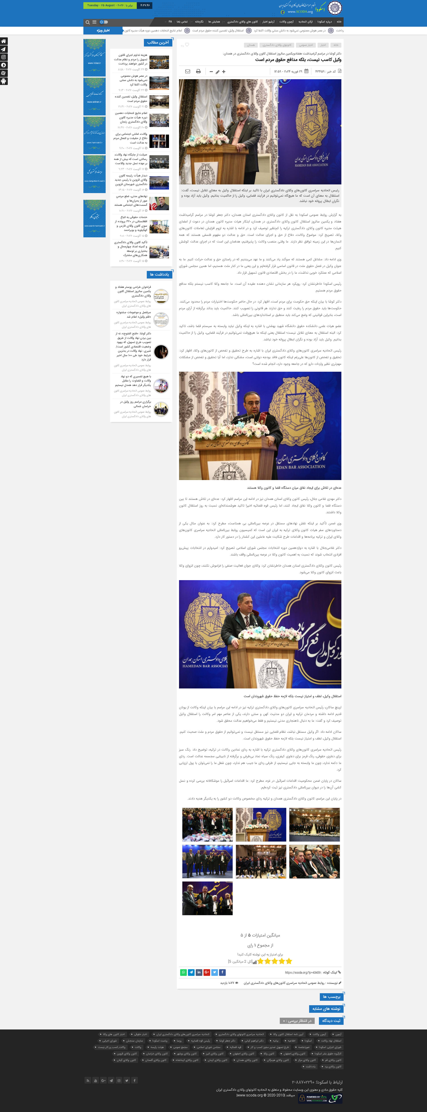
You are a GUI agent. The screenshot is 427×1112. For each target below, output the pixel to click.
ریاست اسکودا (159, 1041)
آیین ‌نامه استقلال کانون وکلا (288, 1034)
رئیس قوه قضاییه (200, 1041)
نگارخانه (199, 22)
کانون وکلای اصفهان (243, 1053)
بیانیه (275, 1041)
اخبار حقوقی (140, 1034)
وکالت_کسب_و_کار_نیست (111, 1047)
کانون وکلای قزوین (127, 1053)
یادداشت (310, 1066)
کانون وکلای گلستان (155, 1060)
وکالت (138, 1047)
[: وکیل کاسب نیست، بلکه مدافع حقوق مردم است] (187, 72)
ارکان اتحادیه (305, 22)
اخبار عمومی (306, 45)
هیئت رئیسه (157, 1047)
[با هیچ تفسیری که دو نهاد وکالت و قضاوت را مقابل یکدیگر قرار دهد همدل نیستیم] (141, 386)
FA (170, 22)
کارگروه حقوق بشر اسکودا (328, 1053)
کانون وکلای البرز (215, 1053)
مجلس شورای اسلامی (208, 1047)
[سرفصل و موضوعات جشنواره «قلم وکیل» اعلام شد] (141, 319)
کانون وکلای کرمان (217, 1060)
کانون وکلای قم (333, 1060)
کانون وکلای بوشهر (187, 1053)
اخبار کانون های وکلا (114, 1034)
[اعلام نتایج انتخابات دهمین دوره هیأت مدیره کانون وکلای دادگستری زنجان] (141, 120)
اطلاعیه (291, 1041)
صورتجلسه (304, 1047)
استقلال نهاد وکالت (331, 1041)
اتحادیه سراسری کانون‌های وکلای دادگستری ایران (182, 1034)
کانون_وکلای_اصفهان (294, 1053)
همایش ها (214, 22)
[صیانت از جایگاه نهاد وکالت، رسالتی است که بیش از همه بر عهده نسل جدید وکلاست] (141, 162)
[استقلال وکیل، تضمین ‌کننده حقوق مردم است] (141, 102)
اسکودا (308, 1041)
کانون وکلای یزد (333, 1066)
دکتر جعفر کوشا (227, 1041)
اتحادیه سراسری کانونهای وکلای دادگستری (241, 1034)
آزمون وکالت (286, 22)
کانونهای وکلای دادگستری (277, 45)
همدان (251, 45)
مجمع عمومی (180, 1047)
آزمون (338, 1034)
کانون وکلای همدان (247, 1060)
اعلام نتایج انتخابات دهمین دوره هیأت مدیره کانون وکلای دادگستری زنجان (213, 30)
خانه (339, 22)
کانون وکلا (269, 1053)
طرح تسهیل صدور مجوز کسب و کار (270, 1047)
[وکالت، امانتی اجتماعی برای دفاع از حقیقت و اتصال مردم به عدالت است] (141, 141)
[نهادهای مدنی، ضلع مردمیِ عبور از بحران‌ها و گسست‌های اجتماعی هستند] (141, 203)
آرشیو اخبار (268, 22)
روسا (179, 1041)
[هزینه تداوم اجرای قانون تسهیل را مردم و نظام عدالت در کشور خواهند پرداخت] (141, 62)
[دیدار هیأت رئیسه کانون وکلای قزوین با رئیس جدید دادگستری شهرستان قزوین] (141, 183)
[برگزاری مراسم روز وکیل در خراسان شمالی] (141, 409)
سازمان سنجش (134, 1041)
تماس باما (182, 22)
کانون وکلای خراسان (157, 1053)
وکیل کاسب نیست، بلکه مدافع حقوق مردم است (298, 60)
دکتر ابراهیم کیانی (254, 1041)
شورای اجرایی (109, 1041)
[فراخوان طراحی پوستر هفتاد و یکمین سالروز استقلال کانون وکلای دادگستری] (141, 296)
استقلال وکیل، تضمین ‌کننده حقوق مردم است (292, 30)
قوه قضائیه (235, 1047)
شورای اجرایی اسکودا (330, 1047)
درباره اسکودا (325, 22)
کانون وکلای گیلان (126, 1060)
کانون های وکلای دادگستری (242, 22)
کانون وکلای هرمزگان (278, 1060)
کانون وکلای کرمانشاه (187, 1060)
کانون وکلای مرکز (307, 1060)
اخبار (323, 45)
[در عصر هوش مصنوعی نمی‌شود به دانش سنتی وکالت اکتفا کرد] (141, 83)
